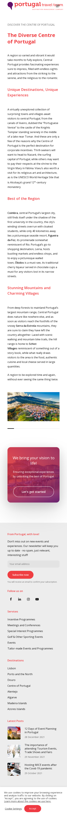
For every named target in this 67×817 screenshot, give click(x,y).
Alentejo (12, 691)
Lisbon (11, 668)
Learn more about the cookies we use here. (27, 801)
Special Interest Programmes (25, 631)
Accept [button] (32, 808)
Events (11, 642)
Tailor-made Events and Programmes (30, 648)
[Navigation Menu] (58, 6)
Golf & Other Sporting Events (25, 637)
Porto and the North (20, 674)
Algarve (12, 697)
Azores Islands (16, 709)
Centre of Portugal (18, 686)
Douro (11, 680)
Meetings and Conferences (23, 625)
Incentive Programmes (21, 619)
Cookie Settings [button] (13, 808)
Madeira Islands (17, 703)
